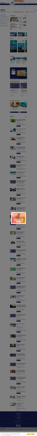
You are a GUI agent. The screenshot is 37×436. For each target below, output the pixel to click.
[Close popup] (25, 212)
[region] (18, 434)
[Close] (36, 434)
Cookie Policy (8, 435)
